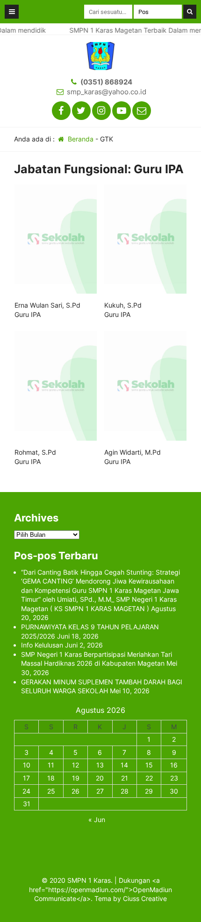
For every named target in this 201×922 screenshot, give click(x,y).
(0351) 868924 (106, 81)
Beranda (79, 139)
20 (100, 778)
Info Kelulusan (42, 645)
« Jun (96, 819)
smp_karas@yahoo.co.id (106, 91)
